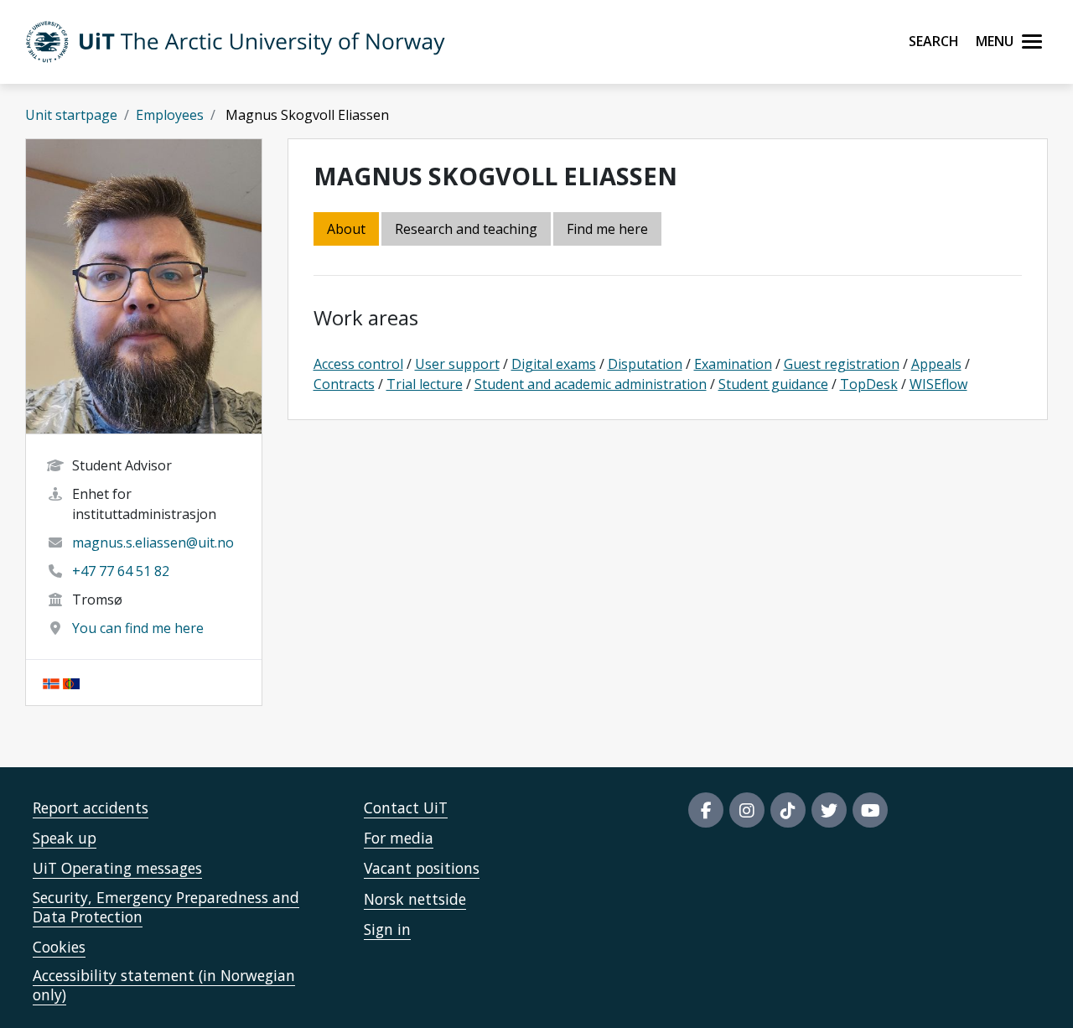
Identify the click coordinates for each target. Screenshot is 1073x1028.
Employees (170, 115)
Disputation (645, 364)
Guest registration (841, 364)
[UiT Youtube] (870, 810)
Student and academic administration (590, 384)
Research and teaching (466, 229)
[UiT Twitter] (829, 810)
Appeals (936, 364)
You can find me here (138, 628)
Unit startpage (71, 115)
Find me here (607, 229)
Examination (733, 364)
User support (457, 364)
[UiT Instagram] (747, 810)
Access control (358, 364)
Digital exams (553, 364)
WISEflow (938, 384)
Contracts (344, 384)
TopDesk (869, 384)
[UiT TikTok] (788, 810)
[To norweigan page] (51, 682)
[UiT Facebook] (705, 810)
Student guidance (773, 384)
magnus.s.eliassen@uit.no (153, 542)
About (346, 229)
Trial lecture (424, 384)
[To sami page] (71, 682)
